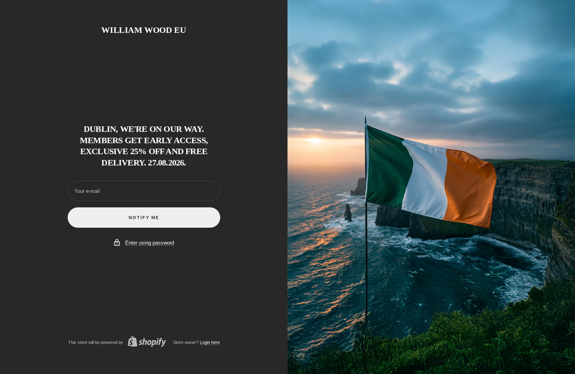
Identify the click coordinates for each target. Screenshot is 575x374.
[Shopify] (144, 342)
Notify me (144, 217)
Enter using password (149, 243)
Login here (210, 342)
